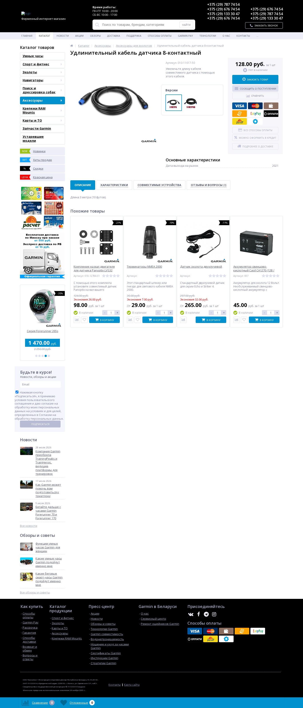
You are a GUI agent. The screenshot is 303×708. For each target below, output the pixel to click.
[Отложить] (84, 320)
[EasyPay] (255, 113)
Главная (26, 35)
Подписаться (40, 424)
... (257, 35)
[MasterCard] (255, 105)
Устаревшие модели (33, 138)
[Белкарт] (255, 121)
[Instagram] (214, 614)
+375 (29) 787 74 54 (223, 4)
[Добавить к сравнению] (77, 320)
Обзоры (95, 35)
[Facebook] (198, 614)
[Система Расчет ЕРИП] (239, 121)
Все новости (28, 526)
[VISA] (239, 105)
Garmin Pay (185, 35)
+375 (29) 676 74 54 (223, 9)
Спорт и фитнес (36, 64)
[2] (39, 356)
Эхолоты (30, 72)
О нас (226, 35)
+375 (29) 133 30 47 (223, 13)
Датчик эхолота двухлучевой (201, 267)
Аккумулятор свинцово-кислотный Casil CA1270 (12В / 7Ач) (253, 270)
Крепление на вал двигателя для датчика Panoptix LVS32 (94, 268)
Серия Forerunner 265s (42, 331)
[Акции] (71, 46)
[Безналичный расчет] (239, 113)
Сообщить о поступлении (258, 88)
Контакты (243, 35)
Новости (63, 35)
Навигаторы (33, 80)
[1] (36, 356)
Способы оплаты (159, 35)
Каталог (44, 35)
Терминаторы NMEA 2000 (144, 267)
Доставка (113, 35)
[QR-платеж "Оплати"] (271, 113)
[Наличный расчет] (271, 105)
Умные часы (33, 56)
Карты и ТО (32, 120)
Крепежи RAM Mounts (34, 110)
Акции (79, 35)
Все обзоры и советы (35, 592)
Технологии (207, 35)
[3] (42, 356)
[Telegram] (206, 614)
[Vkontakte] (190, 614)
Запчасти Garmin (37, 128)
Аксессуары (33, 100)
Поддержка (133, 35)
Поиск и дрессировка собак (39, 90)
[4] (46, 356)
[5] (49, 356)
